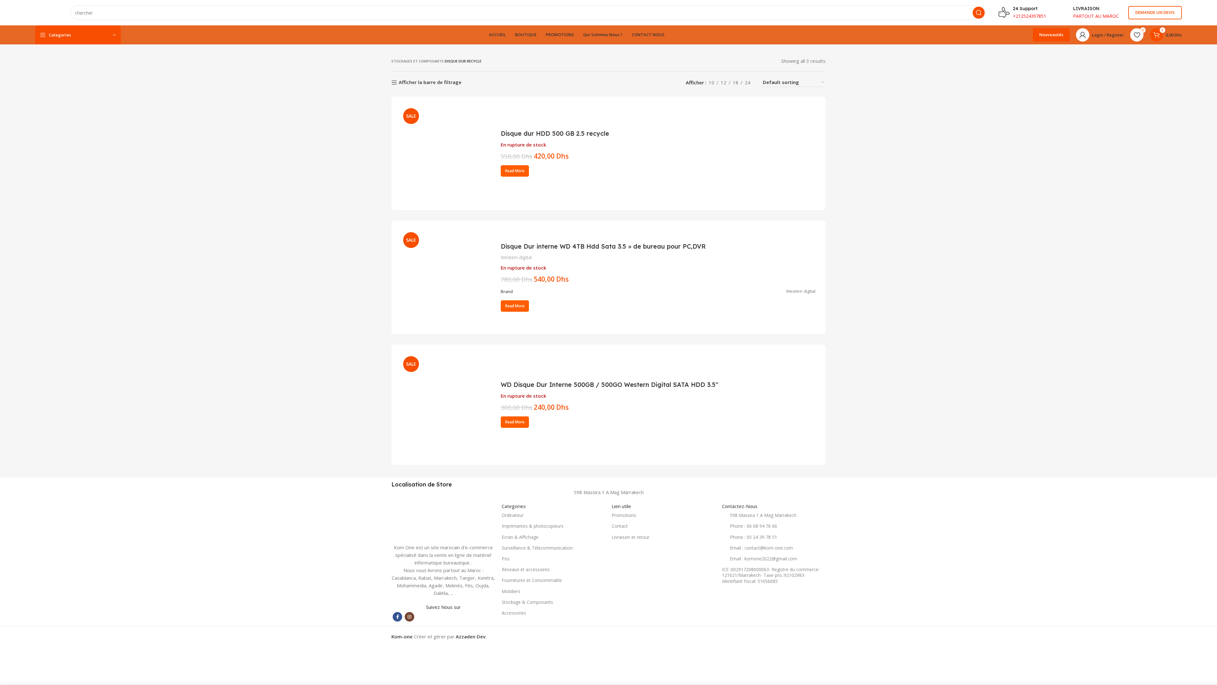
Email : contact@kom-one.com (761, 548)
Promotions (624, 515)
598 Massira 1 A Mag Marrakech (763, 515)
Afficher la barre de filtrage (430, 82)
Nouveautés (1051, 34)
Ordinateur (513, 515)
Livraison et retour (630, 537)
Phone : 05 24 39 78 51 (753, 537)
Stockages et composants (417, 61)
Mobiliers (511, 591)
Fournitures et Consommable (532, 580)
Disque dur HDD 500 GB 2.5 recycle (555, 133)
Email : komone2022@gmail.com (763, 559)
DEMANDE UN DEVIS (1155, 12)
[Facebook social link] (397, 617)
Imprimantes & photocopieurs (532, 526)
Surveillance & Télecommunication (537, 548)
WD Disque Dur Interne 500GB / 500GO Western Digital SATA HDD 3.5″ (609, 384)
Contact (620, 526)
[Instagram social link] (409, 617)
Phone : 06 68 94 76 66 (753, 526)
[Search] (979, 13)
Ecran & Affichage (520, 537)
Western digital (516, 257)
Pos (506, 559)
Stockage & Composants (527, 602)
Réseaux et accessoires (526, 569)
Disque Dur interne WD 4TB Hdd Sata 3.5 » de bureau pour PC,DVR (603, 246)
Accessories (514, 613)
